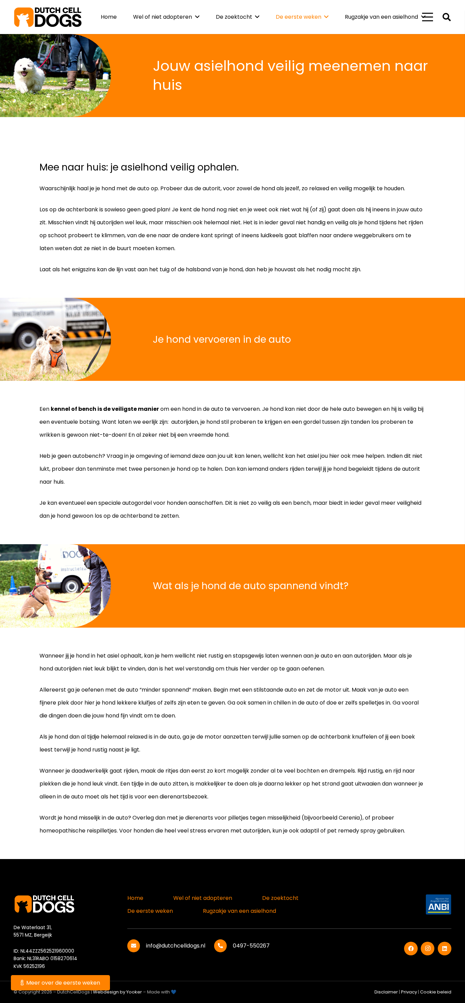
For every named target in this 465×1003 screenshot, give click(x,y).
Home (135, 898)
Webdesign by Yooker (117, 992)
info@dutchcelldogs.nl (175, 946)
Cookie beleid (435, 992)
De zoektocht (280, 898)
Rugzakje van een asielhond (239, 911)
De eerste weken (150, 911)
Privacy (409, 992)
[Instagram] (427, 948)
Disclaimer (386, 992)
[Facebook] (411, 948)
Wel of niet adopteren (202, 898)
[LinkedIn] (444, 948)
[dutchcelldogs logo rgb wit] (48, 903)
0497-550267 (251, 946)
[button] (446, 17)
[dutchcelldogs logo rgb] (48, 17)
